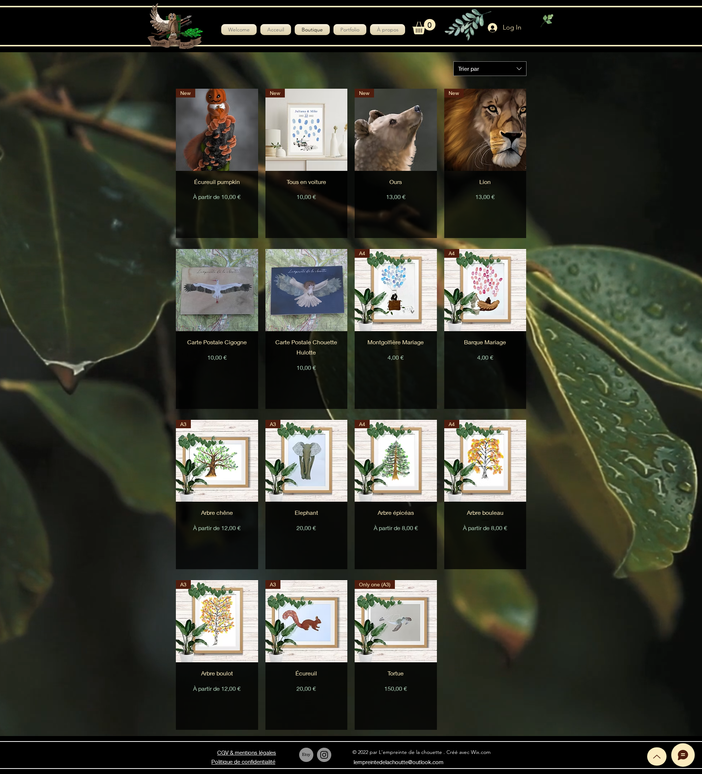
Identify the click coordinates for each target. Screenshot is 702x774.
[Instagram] (324, 755)
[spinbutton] (395, 212)
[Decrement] (360, 212)
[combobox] (489, 68)
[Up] (657, 756)
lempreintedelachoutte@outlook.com (399, 762)
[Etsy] (306, 755)
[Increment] (430, 212)
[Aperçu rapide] (217, 290)
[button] (423, 26)
